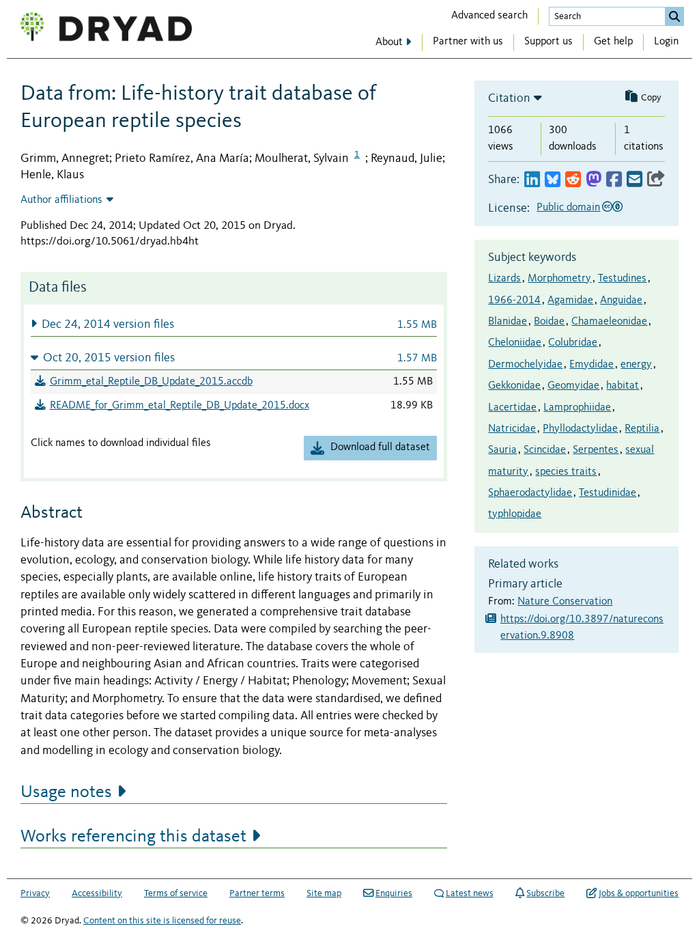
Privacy (35, 893)
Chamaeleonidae (609, 321)
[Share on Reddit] (573, 180)
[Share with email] (634, 180)
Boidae (549, 321)
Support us (548, 41)
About (389, 42)
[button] (234, 324)
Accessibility (97, 893)
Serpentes (595, 450)
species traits (566, 471)
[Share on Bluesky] (552, 180)
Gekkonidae (514, 385)
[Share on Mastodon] (593, 180)
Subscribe (545, 893)
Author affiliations (61, 200)
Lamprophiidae (577, 407)
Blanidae (507, 321)
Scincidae (545, 450)
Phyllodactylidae (580, 428)
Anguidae (621, 300)
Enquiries (393, 893)
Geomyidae (573, 385)
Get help (613, 41)
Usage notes (66, 792)
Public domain (568, 207)
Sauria (502, 450)
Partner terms (257, 893)
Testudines (622, 278)
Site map (323, 893)
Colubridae (572, 342)
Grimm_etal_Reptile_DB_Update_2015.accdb (151, 381)
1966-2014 (514, 300)
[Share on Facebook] (614, 180)
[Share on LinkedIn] (532, 180)
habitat (622, 385)
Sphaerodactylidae (530, 493)
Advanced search (489, 15)
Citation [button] (509, 98)
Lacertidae (512, 407)
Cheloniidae (514, 342)
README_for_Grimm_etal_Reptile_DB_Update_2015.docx (179, 405)
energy (636, 364)
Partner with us (468, 41)
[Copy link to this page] (656, 180)
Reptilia (642, 428)
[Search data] (674, 16)
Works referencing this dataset (133, 837)
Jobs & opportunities (639, 893)
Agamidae (570, 300)
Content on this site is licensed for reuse (162, 920)
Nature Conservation (564, 601)
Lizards (504, 278)
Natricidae (512, 428)
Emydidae (591, 364)
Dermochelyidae (525, 364)
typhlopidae (514, 514)
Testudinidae (607, 493)
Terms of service (176, 893)
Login (666, 41)
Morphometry (559, 278)
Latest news (470, 893)
